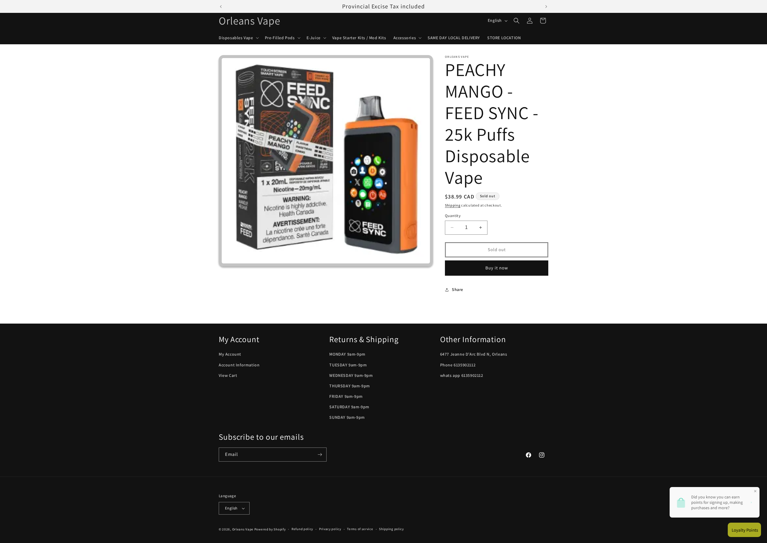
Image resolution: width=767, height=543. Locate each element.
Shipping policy (391, 529)
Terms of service (360, 529)
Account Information (239, 365)
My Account (230, 354)
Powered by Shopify (270, 529)
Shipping (452, 205)
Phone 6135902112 (458, 365)
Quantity (452, 215)
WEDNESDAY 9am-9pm (351, 375)
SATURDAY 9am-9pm (349, 406)
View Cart (228, 375)
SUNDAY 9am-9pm (347, 417)
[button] (238, 37)
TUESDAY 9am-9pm (348, 365)
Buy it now (496, 268)
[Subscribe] (319, 455)
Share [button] (457, 289)
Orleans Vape (242, 529)
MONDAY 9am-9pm (347, 354)
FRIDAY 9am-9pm (346, 396)
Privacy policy (330, 529)
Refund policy (302, 529)
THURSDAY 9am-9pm (349, 386)
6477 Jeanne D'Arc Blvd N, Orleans (473, 354)
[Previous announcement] (220, 6)
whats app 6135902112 (461, 375)
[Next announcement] (546, 6)
